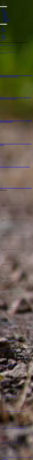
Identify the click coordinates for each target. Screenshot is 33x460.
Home (3, 27)
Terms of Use (4, 5)
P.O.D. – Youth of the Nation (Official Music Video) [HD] (10, 365)
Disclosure (3, 3)
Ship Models (5, 16)
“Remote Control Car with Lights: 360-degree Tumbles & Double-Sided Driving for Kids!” (15, 234)
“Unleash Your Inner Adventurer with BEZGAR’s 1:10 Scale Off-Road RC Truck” (13, 292)
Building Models (5, 17)
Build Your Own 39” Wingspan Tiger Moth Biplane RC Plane (10, 350)
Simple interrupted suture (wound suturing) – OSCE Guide (10, 340)
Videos (3, 9)
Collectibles (3, 10)
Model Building (4, 15)
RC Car (3, 40)
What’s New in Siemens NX (6, 382)
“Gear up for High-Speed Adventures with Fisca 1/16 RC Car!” (11, 249)
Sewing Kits (5, 21)
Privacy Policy (4, 4)
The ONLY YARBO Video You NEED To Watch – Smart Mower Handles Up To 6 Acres (14, 411)
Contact (3, 2)
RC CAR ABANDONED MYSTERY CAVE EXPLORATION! (10, 396)
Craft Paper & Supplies (6, 20)
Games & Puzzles (4, 11)
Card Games (5, 14)
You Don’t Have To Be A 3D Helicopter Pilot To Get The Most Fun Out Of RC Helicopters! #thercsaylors (17, 457)
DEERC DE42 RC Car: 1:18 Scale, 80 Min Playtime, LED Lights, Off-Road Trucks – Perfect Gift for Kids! (15, 98)
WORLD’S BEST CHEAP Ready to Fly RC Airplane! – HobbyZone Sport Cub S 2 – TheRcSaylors (16, 323)
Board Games (5, 12)
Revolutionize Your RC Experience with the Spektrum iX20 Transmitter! (12, 307)
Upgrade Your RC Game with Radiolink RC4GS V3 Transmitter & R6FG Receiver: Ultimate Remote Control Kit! (16, 76)
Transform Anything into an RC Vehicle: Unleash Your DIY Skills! (15, 167)
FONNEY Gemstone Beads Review (7, 278)
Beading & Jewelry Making (7, 19)
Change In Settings (5, 459)
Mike (1, 44)
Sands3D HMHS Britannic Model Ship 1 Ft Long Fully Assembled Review (13, 263)
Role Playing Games (6, 13)
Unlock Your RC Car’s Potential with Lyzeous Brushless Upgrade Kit (15, 188)
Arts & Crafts (4, 18)
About (2, 1)
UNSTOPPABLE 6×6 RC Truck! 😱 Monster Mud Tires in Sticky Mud (12, 442)
